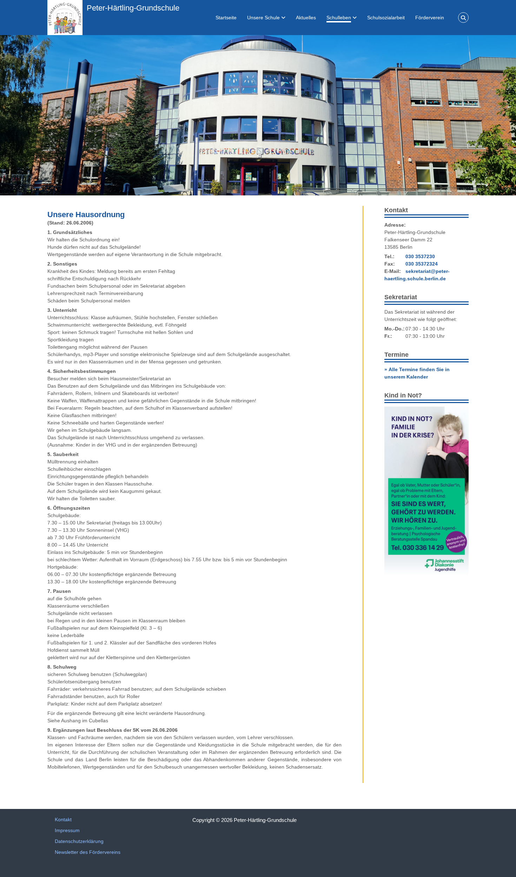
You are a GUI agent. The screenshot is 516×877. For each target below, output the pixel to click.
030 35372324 (421, 264)
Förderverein (429, 17)
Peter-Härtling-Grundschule (133, 8)
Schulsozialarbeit (386, 17)
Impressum (67, 830)
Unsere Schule (263, 17)
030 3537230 (420, 256)
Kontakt (63, 819)
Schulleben (338, 17)
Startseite (226, 17)
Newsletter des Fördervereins (87, 852)
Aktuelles (306, 17)
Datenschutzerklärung (79, 841)
